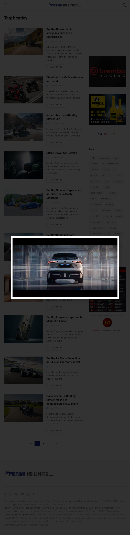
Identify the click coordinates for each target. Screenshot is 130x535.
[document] (65, 267)
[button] (114, 241)
